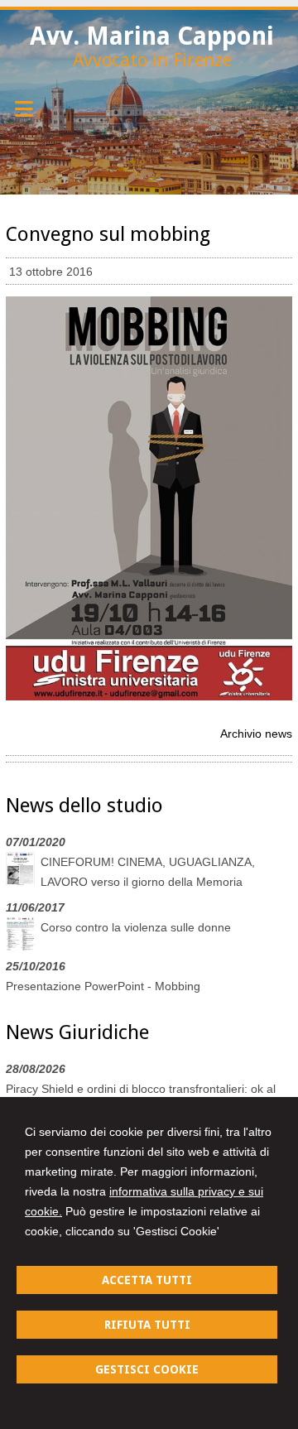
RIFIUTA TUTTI (147, 1324)
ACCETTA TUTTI (147, 1280)
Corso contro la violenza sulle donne (136, 927)
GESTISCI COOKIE (147, 1369)
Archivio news (256, 733)
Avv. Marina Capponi (152, 36)
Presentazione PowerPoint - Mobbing (103, 986)
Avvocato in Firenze (152, 60)
